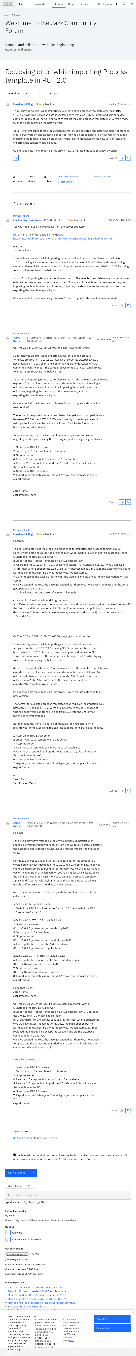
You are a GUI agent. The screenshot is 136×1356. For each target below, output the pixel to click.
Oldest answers (66, 181)
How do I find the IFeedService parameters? (34, 1295)
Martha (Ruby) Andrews (27, 220)
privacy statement (44, 1346)
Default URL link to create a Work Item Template (37, 1291)
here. (96, 1159)
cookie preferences (45, 1325)
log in (30, 1138)
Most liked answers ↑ (69, 176)
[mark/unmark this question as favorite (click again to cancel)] (16, 157)
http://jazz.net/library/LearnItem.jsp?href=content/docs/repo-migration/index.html (62, 238)
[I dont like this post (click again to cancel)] (128, 157)
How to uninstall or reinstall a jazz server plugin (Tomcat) (42, 1302)
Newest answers (103, 176)
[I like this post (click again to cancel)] (121, 157)
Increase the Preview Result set (27, 1306)
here (71, 1340)
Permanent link (21, 215)
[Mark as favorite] (16, 157)
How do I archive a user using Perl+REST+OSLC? (37, 1299)
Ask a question (17, 1172)
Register (18, 1138)
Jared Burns (16, 339)
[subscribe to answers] (8, 1232)
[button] (133, 1312)
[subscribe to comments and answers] (8, 1239)
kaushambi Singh (23, 104)
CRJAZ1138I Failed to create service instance (35, 1287)
